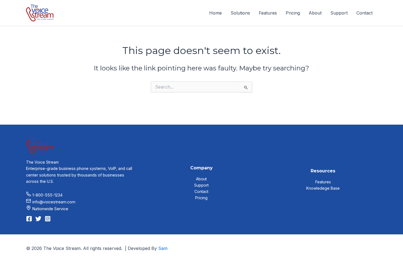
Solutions (240, 13)
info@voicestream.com (53, 202)
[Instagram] (48, 219)
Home (215, 13)
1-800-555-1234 (47, 195)
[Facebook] (29, 219)
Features (268, 13)
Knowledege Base (323, 188)
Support (339, 13)
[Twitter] (38, 219)
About (315, 13)
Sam (163, 248)
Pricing (293, 13)
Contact (364, 13)
